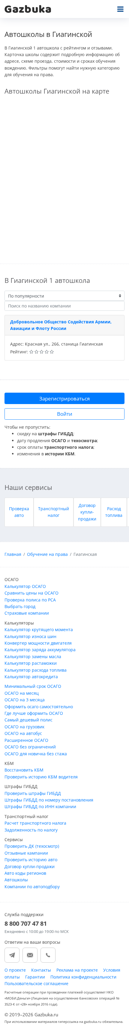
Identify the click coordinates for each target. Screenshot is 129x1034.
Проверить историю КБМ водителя (41, 777)
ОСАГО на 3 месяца (24, 700)
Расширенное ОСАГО (26, 740)
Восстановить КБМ (24, 770)
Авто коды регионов (25, 873)
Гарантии (35, 977)
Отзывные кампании (26, 853)
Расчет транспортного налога (35, 823)
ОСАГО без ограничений (30, 747)
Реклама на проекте (77, 970)
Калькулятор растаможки (30, 663)
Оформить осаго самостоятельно (38, 706)
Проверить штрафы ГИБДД (32, 793)
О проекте (15, 970)
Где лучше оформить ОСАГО (33, 713)
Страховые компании (26, 613)
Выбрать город (19, 606)
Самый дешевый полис (28, 720)
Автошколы (16, 880)
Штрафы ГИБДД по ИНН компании (40, 806)
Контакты (41, 970)
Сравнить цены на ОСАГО (31, 593)
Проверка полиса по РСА (30, 600)
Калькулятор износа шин (30, 636)
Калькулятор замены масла (32, 656)
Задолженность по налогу (31, 830)
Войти (64, 413)
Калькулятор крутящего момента (38, 629)
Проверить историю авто (30, 859)
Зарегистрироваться (64, 398)
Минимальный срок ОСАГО (32, 686)
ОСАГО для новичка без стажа (35, 754)
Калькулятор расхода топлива (35, 670)
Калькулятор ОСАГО (25, 586)
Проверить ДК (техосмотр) (31, 846)
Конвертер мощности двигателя (38, 643)
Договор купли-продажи (87, 512)
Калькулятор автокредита (31, 676)
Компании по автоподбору (32, 886)
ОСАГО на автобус (23, 733)
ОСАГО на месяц (21, 693)
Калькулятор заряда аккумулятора (40, 649)
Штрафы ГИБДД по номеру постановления (48, 800)
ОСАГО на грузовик (24, 727)
